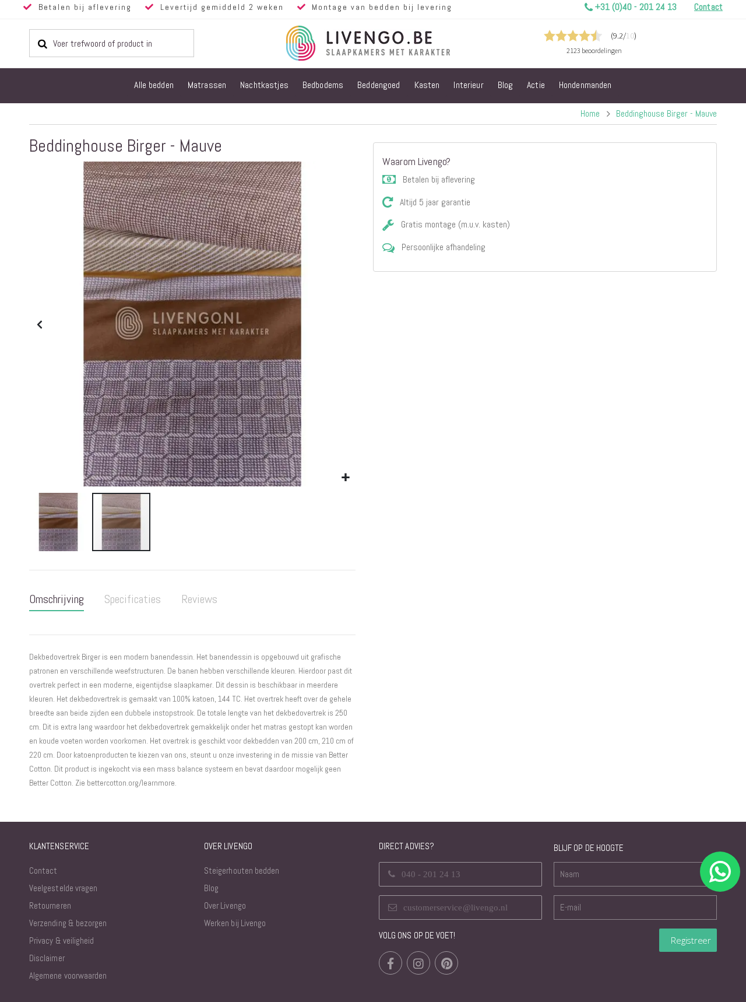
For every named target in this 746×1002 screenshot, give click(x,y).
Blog (211, 888)
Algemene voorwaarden (68, 975)
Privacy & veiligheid (61, 940)
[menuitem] (154, 85)
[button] (345, 478)
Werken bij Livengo (235, 923)
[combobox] (111, 43)
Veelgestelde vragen (63, 888)
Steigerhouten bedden (241, 870)
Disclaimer (47, 958)
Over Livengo (225, 905)
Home (590, 113)
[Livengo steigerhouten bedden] (396, 43)
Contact (43, 870)
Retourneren (50, 905)
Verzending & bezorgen (68, 923)
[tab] (56, 599)
